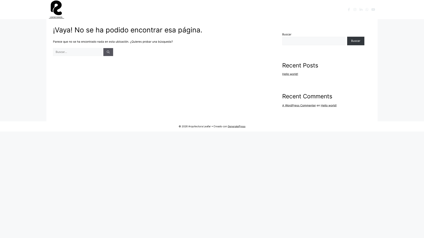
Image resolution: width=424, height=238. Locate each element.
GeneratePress (236, 126)
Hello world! (290, 74)
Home (223, 9)
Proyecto (266, 9)
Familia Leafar (242, 9)
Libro (285, 9)
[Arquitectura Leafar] (56, 9)
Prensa (298, 9)
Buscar (286, 34)
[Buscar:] (78, 52)
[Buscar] (108, 52)
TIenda (335, 9)
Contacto (319, 9)
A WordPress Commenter (299, 105)
